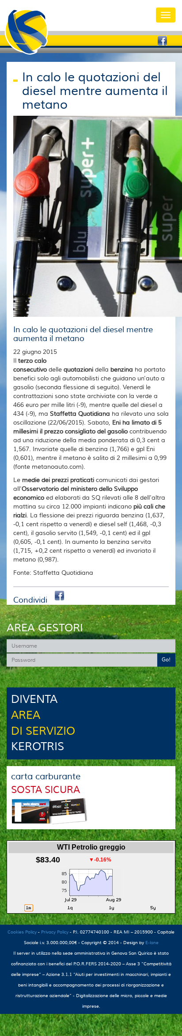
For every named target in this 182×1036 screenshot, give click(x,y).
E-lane (152, 942)
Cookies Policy (22, 932)
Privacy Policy (54, 932)
